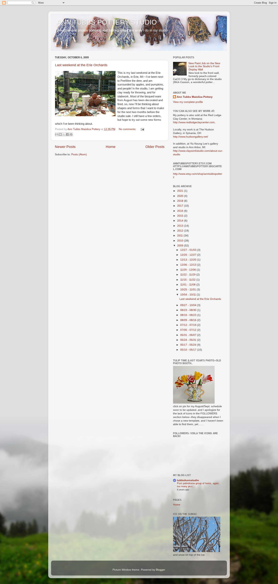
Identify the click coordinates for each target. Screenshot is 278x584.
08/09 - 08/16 (188, 320)
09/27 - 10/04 (188, 305)
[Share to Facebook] (67, 134)
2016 (180, 210)
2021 (180, 190)
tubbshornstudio (188, 480)
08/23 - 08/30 (188, 310)
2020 (180, 196)
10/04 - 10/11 (188, 294)
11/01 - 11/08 (188, 284)
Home (111, 147)
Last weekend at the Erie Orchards (81, 65)
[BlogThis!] (60, 134)
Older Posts (155, 147)
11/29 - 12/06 (188, 269)
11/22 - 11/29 (188, 274)
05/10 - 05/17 (188, 349)
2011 (180, 235)
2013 (180, 225)
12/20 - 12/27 (188, 254)
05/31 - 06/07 (188, 335)
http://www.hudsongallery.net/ (190, 136)
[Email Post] (141, 129)
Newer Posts (65, 147)
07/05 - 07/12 (188, 330)
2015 (180, 215)
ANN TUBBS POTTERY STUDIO (107, 22)
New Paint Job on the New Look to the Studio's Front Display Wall (204, 66)
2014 (180, 220)
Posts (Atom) (79, 154)
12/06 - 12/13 (188, 264)
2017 (180, 205)
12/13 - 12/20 (188, 259)
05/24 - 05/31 (188, 340)
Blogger (160, 569)
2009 (180, 245)
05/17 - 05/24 (188, 344)
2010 (180, 240)
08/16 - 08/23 (188, 315)
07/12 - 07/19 (188, 325)
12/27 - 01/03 (188, 250)
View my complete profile (188, 102)
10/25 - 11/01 (188, 289)
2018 (180, 200)
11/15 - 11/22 (188, 279)
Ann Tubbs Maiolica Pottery (195, 96)
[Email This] (57, 134)
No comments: (128, 129)
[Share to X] (64, 134)
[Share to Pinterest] (71, 134)
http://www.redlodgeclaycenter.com (194, 122)
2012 (180, 230)
